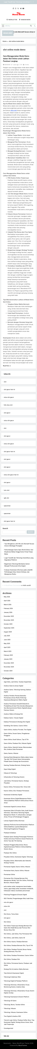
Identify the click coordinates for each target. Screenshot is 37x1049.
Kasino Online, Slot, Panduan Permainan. (16, 791)
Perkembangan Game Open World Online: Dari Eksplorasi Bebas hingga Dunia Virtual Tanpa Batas (18, 552)
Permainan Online (9, 874)
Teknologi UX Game (10, 1001)
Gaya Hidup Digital (10, 769)
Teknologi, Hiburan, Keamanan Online (15, 1012)
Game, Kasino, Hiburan (11, 753)
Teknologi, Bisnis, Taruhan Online (14, 1004)
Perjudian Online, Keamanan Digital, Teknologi (18, 857)
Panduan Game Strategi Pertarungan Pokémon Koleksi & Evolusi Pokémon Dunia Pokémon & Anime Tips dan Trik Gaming (18, 839)
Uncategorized (8, 1028)
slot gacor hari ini (9, 389)
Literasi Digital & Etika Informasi (14, 821)
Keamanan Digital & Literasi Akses (15, 806)
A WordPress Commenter (12, 585)
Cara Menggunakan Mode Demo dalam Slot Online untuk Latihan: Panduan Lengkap (16, 58)
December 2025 (9, 616)
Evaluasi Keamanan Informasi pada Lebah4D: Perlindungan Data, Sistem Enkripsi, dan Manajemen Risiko (18, 572)
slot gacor (7, 413)
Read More (6, 366)
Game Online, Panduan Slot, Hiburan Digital (17, 743)
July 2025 (7, 636)
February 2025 (8, 655)
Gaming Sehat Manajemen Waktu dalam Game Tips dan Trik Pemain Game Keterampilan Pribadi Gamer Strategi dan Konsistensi (18, 759)
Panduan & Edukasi (10, 833)
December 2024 (9, 663)
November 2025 (9, 620)
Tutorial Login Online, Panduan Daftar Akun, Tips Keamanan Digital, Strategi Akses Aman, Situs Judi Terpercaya (19, 1022)
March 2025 (7, 651)
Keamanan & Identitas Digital (13, 795)
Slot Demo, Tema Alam (11, 914)
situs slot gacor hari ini (11, 475)
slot (5, 382)
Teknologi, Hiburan (10, 1008)
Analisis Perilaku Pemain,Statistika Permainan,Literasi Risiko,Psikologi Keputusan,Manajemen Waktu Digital (15, 698)
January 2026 (8, 612)
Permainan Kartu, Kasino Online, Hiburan (16, 870)
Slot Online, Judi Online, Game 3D (14, 938)
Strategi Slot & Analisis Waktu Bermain (16, 969)
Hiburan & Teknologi (10, 773)
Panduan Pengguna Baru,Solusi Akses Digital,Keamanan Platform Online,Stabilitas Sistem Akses (17, 847)
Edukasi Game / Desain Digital (13, 718)
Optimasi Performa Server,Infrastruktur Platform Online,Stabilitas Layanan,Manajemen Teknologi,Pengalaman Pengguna (19, 827)
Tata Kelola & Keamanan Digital (14, 973)
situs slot (14, 110)
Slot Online (7, 922)
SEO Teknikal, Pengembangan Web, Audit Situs (18, 898)
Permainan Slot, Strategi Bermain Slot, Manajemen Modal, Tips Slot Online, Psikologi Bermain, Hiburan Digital (18, 880)
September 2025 (9, 628)
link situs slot (8, 405)
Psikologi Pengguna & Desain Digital (15, 894)
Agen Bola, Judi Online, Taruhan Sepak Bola (17, 682)
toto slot (6, 490)
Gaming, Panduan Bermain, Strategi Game (17, 765)
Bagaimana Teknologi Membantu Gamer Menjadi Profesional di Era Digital (17, 2)
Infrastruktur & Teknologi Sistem (14, 777)
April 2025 (7, 647)
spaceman (7, 506)
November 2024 (9, 667)
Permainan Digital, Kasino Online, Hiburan (17, 867)
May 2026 (7, 597)
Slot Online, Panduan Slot (12, 959)
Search (5, 528)
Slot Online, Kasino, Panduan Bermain (16, 941)
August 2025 (8, 632)
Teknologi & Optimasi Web (12, 977)
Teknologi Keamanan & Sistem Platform (16, 997)
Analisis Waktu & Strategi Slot (13, 714)
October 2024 (8, 671)
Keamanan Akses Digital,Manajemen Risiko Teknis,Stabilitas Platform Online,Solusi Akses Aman (18, 801)
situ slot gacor (8, 902)
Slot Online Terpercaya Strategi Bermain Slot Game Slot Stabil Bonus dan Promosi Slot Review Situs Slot (18, 928)
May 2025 (7, 643)
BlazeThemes (22, 1045)
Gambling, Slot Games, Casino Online (15, 726)
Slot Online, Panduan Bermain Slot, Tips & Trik (18, 945)
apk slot (6, 498)
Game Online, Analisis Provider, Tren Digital (17, 729)
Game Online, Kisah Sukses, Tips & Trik (16, 739)
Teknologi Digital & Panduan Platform (16, 981)
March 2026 (7, 604)
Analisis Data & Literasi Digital (13, 686)
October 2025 (8, 624)
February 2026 (8, 608)
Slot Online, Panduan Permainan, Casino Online (18, 955)
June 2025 (7, 640)
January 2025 (8, 659)
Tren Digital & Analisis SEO (12, 1016)
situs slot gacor (9, 397)
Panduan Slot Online (10, 853)
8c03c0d (7, 65)
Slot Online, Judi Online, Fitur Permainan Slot (18, 934)
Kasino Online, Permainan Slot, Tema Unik (17, 787)
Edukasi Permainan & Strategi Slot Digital (17, 722)
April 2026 (7, 600)
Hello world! (27, 585)
